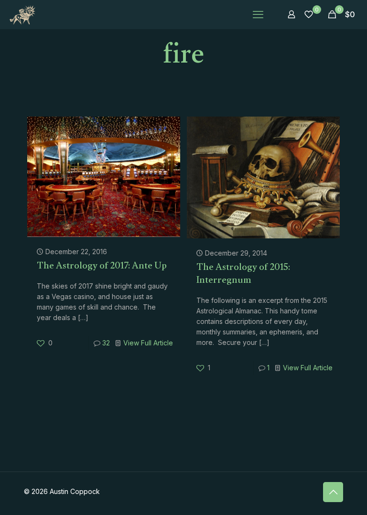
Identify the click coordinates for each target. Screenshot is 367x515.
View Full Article (148, 343)
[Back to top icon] (333, 492)
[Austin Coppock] (22, 14)
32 (106, 343)
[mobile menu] (258, 14)
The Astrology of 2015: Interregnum (243, 275)
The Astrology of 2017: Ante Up (102, 267)
